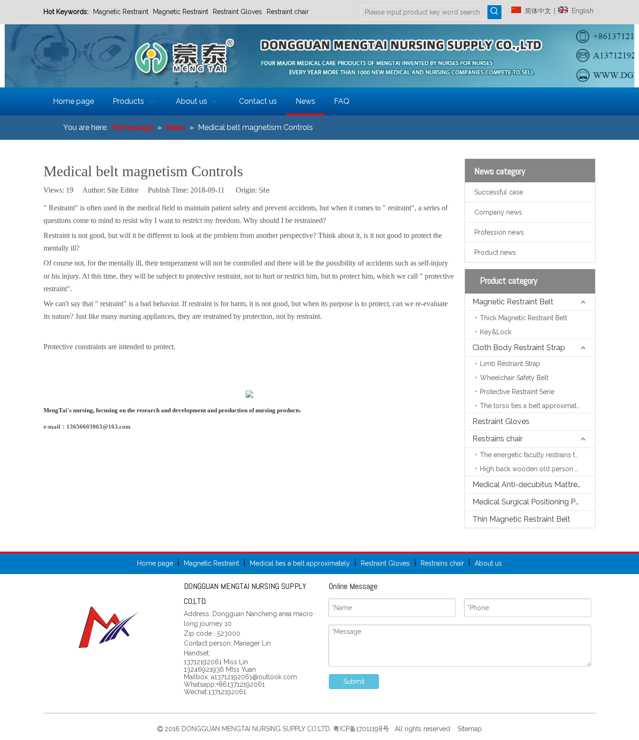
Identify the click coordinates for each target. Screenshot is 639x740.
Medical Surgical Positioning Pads (530, 501)
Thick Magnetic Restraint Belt (523, 318)
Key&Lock (495, 332)
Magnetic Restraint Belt (512, 301)
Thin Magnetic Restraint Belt (521, 519)
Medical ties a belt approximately (300, 563)
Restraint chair (288, 11)
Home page (155, 563)
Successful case (498, 192)
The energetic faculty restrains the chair (537, 455)
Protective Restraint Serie (517, 391)
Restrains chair (497, 438)
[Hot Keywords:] (494, 12)
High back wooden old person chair (534, 469)
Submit (353, 681)
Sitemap (469, 729)
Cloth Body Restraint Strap (518, 347)
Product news (495, 252)
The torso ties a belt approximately (533, 406)
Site (264, 190)
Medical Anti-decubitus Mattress (528, 484)
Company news (498, 212)
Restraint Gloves (237, 11)
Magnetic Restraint (120, 11)
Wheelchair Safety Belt (514, 377)
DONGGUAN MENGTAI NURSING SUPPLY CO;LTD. (257, 729)
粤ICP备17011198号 (363, 729)
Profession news (499, 232)
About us (488, 563)
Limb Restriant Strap (510, 363)
